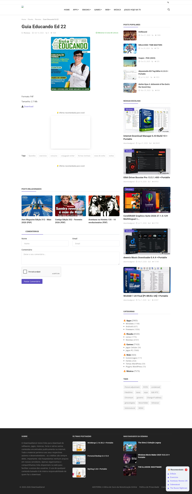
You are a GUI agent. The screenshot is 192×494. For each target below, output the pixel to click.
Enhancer (155, 403)
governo (140, 397)
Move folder (143, 403)
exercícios (43, 156)
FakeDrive (128, 392)
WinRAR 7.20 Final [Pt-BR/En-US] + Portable (145, 296)
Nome (24, 238)
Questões (32, 156)
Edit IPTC (154, 392)
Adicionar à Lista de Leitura (107, 33)
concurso (54, 156)
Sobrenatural (130, 408)
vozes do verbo (99, 156)
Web (107, 9)
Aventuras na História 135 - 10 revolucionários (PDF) (102, 221)
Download (28, 106)
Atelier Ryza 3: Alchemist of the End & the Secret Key (154, 85)
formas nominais (84, 156)
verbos (111, 156)
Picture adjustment (132, 387)
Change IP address (154, 397)
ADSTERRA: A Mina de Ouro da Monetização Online (114, 487)
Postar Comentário (32, 281)
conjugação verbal (67, 156)
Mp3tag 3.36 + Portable (97, 469)
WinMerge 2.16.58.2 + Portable (100, 443)
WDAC (141, 408)
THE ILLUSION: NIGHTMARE (150, 467)
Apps (75, 9)
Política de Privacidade (149, 487)
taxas (138, 392)
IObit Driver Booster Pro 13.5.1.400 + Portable (146, 177)
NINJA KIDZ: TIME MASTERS (150, 45)
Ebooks (86, 9)
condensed (155, 387)
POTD (145, 387)
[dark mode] (168, 2)
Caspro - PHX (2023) (146, 58)
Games (97, 9)
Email (74, 238)
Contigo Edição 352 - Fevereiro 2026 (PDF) (68, 221)
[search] (168, 9)
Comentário (27, 249)
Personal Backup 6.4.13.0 (98, 456)
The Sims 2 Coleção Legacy (149, 443)
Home (67, 9)
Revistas (38, 19)
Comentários (32, 231)
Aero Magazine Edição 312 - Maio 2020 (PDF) (36, 221)
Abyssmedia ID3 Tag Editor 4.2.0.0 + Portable (153, 72)
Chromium (129, 397)
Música (117, 9)
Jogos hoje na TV (132, 9)
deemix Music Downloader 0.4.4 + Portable (145, 257)
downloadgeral (129, 143)
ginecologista (130, 403)
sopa (146, 392)
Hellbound (142, 32)
